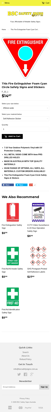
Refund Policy (25, 359)
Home (4, 29)
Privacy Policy (25, 398)
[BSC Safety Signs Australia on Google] (32, 375)
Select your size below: (10, 104)
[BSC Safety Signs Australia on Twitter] (19, 375)
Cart (47, 3)
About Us (25, 356)
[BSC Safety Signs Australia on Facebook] (25, 375)
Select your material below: (12, 114)
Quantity (5, 125)
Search (26, 352)
